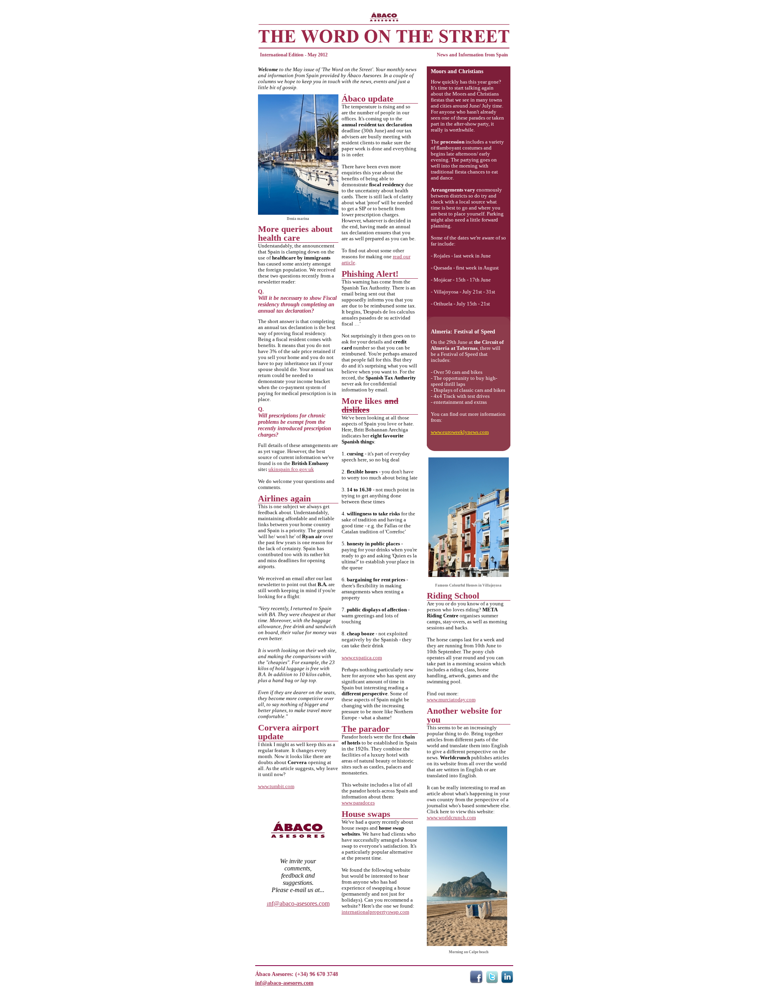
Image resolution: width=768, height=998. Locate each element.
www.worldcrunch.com (451, 817)
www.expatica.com (362, 658)
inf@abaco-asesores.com (284, 983)
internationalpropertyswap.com (375, 912)
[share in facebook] (476, 981)
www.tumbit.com (276, 786)
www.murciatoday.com (451, 700)
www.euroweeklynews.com (460, 432)
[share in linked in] (507, 981)
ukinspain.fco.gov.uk (291, 469)
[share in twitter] (492, 981)
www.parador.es (358, 803)
